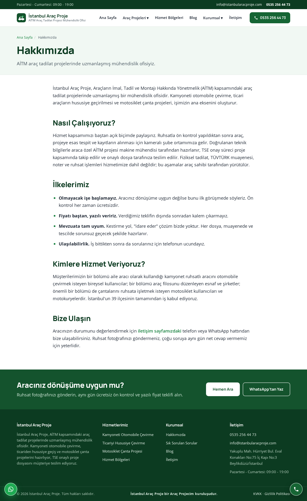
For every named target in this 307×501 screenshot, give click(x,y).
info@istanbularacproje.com (239, 4)
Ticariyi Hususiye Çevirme (123, 443)
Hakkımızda (175, 434)
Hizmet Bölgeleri (169, 17)
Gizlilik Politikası (277, 494)
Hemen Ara (223, 389)
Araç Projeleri (136, 17)
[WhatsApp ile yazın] (10, 489)
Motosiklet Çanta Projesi (122, 451)
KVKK (257, 494)
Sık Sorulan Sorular (181, 443)
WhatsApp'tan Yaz (266, 389)
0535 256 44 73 (278, 4)
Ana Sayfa (108, 17)
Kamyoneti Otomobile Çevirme (128, 434)
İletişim (235, 17)
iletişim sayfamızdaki (159, 331)
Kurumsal (213, 17)
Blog (193, 17)
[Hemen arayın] (296, 489)
